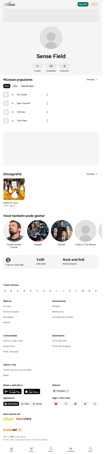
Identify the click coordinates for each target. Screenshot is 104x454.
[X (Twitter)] (95, 404)
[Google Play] (12, 391)
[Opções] (47, 94)
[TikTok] (85, 404)
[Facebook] (75, 404)
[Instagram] (65, 404)
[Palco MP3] (23, 419)
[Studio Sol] (12, 430)
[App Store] (32, 391)
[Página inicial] (9, 4)
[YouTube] (56, 404)
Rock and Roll (73, 260)
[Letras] (8, 418)
